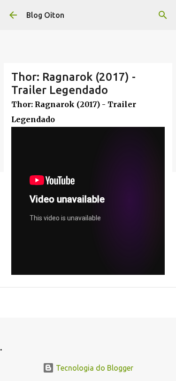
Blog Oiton (45, 15)
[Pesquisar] (162, 15)
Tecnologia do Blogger (93, 368)
